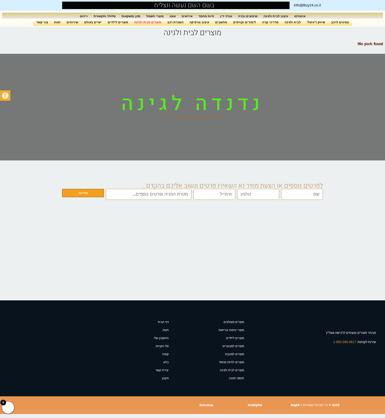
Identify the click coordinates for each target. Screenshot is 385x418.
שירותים (72, 22)
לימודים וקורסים (244, 22)
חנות (57, 22)
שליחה (83, 193)
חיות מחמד (206, 16)
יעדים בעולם (93, 22)
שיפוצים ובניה (247, 16)
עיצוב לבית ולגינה (275, 16)
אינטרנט (299, 16)
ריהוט (84, 16)
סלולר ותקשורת (105, 16)
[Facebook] (74, 5)
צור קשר (42, 22)
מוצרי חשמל (155, 16)
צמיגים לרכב (340, 22)
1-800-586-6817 (345, 342)
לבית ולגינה (293, 22)
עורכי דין (226, 16)
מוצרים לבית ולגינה (147, 22)
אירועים (187, 16)
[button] (5, 95)
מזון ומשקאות (131, 16)
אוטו (173, 16)
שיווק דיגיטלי (316, 22)
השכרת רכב (175, 22)
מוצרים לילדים (118, 22)
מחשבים (221, 22)
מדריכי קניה (270, 22)
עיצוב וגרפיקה (199, 22)
